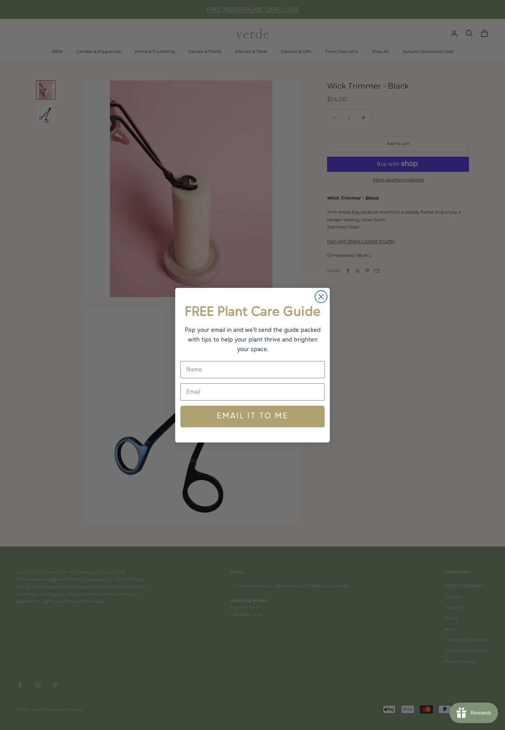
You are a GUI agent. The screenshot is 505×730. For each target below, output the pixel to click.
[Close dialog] (321, 297)
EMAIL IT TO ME (252, 416)
